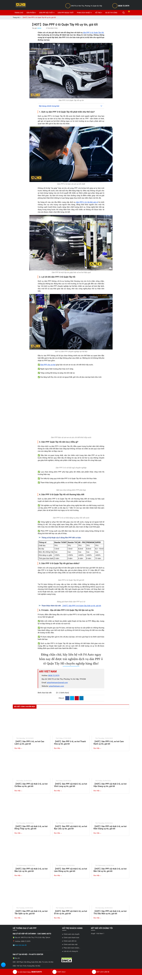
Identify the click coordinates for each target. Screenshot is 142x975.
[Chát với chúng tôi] (3, 965)
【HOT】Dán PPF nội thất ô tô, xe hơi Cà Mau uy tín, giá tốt (31, 785)
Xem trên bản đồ (21, 945)
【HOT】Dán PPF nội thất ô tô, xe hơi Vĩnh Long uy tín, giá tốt (70, 785)
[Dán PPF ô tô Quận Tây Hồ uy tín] (71, 70)
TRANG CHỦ (18, 13)
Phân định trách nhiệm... (72, 948)
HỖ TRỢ (98, 13)
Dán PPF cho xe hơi (47, 365)
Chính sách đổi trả (70, 941)
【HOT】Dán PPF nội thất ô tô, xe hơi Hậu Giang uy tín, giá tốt (110, 785)
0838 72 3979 (123, 6)
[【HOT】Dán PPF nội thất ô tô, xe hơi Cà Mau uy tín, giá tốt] (31, 765)
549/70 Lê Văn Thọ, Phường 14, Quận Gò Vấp (86, 6)
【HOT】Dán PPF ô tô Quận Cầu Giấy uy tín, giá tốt (81, 606)
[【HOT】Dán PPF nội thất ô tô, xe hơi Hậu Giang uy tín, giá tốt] (110, 765)
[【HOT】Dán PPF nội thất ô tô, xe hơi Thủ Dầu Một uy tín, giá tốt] (110, 892)
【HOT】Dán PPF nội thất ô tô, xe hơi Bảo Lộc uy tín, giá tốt (31, 870)
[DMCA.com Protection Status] (66, 960)
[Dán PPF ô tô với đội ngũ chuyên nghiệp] (71, 464)
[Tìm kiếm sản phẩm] (123, 12)
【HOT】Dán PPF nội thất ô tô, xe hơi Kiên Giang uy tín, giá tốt (110, 827)
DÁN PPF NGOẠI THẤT (66, 13)
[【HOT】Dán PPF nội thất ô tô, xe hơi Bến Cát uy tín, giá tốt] (110, 850)
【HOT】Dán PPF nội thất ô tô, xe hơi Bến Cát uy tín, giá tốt (110, 870)
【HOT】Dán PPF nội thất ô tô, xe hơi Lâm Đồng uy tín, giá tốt (70, 870)
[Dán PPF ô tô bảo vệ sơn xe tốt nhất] (71, 154)
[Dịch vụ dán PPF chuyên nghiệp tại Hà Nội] (71, 321)
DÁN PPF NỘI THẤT (46, 13)
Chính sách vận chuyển (71, 934)
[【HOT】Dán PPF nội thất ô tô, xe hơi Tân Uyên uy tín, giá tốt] (31, 892)
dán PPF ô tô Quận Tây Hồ (93, 32)
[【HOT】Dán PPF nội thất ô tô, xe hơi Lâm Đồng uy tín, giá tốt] (71, 850)
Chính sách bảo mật (70, 944)
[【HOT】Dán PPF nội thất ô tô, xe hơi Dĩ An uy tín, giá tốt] (71, 892)
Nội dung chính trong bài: (49, 106)
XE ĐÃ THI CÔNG (111, 13)
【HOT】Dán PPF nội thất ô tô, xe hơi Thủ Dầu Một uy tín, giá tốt (110, 912)
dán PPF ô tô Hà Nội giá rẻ (87, 202)
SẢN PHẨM (31, 13)
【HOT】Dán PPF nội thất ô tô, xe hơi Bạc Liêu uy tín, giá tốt (70, 827)
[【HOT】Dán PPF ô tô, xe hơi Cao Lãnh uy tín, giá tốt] (31, 723)
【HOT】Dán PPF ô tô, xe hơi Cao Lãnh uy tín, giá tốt (29, 742)
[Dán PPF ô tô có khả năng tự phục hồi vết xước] (71, 514)
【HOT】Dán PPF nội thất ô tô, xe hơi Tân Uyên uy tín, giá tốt (31, 912)
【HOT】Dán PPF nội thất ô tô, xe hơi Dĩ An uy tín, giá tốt (70, 912)
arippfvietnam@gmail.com (57, 683)
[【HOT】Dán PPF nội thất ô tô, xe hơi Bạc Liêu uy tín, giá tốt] (71, 808)
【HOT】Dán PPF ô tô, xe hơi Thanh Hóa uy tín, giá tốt (70, 742)
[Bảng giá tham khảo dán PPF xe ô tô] (71, 598)
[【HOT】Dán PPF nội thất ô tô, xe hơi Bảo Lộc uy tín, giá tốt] (31, 850)
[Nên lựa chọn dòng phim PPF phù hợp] (71, 487)
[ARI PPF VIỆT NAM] (21, 5)
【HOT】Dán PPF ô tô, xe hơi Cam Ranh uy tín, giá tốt (109, 742)
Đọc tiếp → (18, 748)
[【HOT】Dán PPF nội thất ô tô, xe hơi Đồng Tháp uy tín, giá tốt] (31, 808)
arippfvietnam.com (56, 686)
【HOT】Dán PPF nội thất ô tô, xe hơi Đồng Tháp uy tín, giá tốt (31, 827)
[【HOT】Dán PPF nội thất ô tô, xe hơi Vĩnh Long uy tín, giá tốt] (71, 765)
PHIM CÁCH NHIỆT (83, 13)
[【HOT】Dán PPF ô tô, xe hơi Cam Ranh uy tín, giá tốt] (110, 723)
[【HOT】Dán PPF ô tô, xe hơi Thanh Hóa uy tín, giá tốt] (71, 723)
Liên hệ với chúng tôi (71, 951)
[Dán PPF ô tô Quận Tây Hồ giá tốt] (71, 577)
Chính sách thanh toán (71, 938)
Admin (39, 28)
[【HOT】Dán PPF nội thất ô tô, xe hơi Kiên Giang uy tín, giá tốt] (110, 808)
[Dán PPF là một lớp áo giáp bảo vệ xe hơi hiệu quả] (71, 242)
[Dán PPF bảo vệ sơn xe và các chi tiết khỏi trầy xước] (71, 407)
